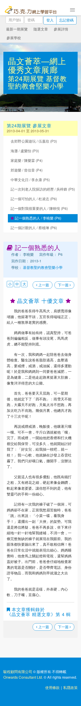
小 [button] (10, 284)
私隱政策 (70, 687)
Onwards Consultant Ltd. (23, 677)
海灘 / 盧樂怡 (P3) (25, 150)
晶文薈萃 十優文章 (40, 300)
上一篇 (43, 284)
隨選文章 (41, 29)
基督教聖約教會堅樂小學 (37, 82)
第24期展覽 (27, 78)
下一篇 (64, 284)
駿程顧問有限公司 (17, 671)
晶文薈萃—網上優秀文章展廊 (37, 65)
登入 (50, 20)
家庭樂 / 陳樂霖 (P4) (27, 160)
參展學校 (14, 37)
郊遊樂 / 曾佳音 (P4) (27, 170)
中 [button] (17, 284)
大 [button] (24, 284)
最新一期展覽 (17, 29)
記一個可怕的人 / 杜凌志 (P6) (34, 198)
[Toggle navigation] (72, 9)
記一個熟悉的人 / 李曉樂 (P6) (37, 218)
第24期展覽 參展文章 (29, 125)
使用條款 (52, 687)
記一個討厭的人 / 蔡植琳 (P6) (34, 227)
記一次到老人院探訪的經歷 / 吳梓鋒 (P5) (43, 189)
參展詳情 (61, 29)
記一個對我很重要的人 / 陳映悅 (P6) (39, 208)
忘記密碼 (66, 20)
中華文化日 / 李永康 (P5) (30, 179)
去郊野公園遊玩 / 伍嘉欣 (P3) (34, 141)
